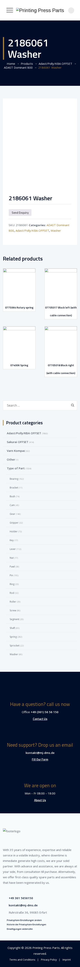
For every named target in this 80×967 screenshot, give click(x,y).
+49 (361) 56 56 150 (44, 712)
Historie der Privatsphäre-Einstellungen (26, 924)
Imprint (67, 959)
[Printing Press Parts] (40, 10)
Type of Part (16, 468)
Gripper (14, 522)
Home (10, 64)
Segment (14, 619)
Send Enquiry (20, 212)
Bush (12, 496)
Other (11, 459)
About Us (40, 800)
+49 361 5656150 (21, 898)
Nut (12, 557)
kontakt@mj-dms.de (40, 753)
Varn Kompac (16, 451)
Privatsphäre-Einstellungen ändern (24, 920)
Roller (13, 601)
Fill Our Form (40, 759)
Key (12, 540)
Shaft (12, 628)
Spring (13, 636)
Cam (12, 505)
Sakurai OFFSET (17, 442)
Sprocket (14, 645)
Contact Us (40, 719)
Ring (12, 584)
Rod (12, 593)
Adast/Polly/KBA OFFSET (32, 230)
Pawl (12, 566)
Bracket (14, 487)
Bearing (14, 478)
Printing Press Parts (46, 948)
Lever (13, 549)
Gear (12, 514)
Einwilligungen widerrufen (20, 929)
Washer (56, 230)
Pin (11, 575)
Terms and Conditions (22, 959)
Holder (13, 531)
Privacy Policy (49, 959)
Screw (13, 610)
